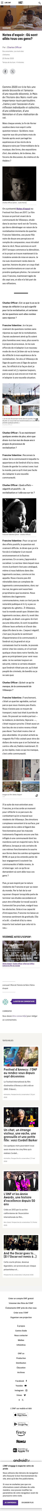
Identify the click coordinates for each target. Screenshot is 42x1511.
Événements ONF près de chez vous (21, 1308)
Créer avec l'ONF (21, 1313)
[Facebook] (5, 71)
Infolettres (21, 1345)
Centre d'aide (21, 1331)
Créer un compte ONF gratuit (21, 1298)
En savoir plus (27, 1503)
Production (21, 1358)
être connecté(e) (19, 1016)
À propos (21, 1326)
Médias (21, 1340)
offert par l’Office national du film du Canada (18, 965)
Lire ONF (8, 3)
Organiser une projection (21, 1317)
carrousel (6, 985)
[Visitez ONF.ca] (25, 3)
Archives (21, 1372)
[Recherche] (40, 3)
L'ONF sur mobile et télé (21, 1408)
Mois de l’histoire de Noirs (20, 985)
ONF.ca (21, 1353)
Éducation (21, 1368)
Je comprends (10, 1503)
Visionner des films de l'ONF (21, 1303)
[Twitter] (12, 71)
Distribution (21, 1363)
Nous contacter (21, 1335)
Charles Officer (14, 47)
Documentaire (7, 51)
